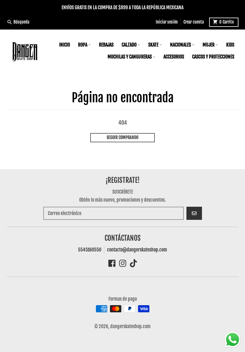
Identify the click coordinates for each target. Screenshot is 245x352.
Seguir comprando (122, 137)
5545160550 (89, 250)
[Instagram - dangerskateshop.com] (123, 263)
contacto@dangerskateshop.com (137, 250)
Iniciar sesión (167, 21)
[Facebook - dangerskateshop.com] (112, 263)
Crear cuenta (193, 21)
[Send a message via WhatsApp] (232, 339)
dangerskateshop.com (130, 326)
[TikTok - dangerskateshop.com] (133, 263)
